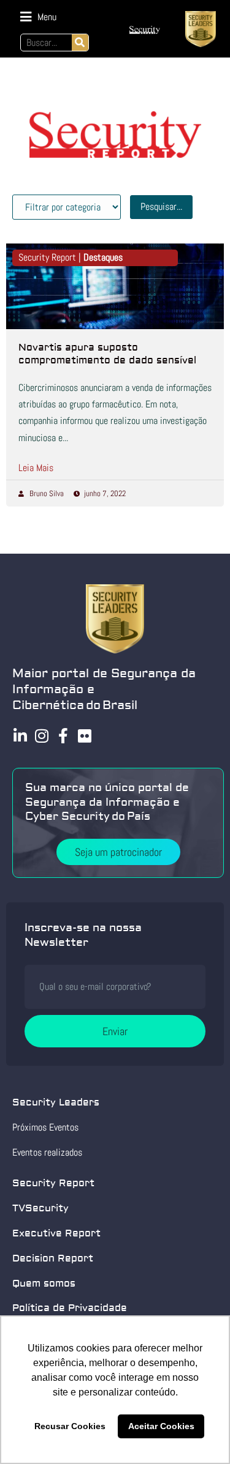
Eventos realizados (47, 1152)
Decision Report (52, 1258)
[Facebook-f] (63, 735)
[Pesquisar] (80, 42)
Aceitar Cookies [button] (161, 1426)
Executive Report (56, 1233)
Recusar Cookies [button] (69, 1426)
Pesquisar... (161, 206)
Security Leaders (55, 1102)
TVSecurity (40, 1208)
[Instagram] (41, 735)
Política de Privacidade (69, 1308)
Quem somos (43, 1283)
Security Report (53, 1183)
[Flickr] (84, 735)
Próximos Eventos (45, 1127)
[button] (38, 17)
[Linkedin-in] (20, 735)
